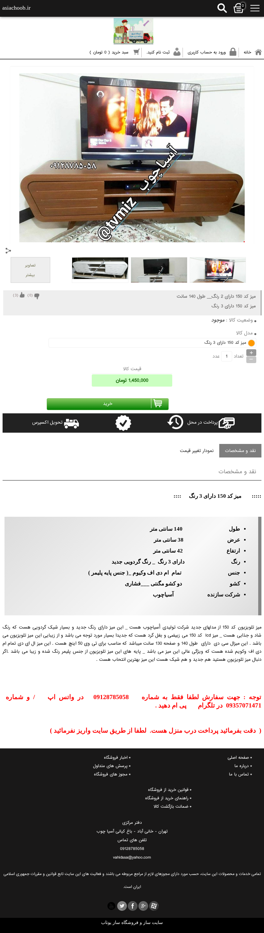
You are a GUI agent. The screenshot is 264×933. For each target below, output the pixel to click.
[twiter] (122, 906)
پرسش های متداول (110, 766)
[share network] (8, 250)
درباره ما (241, 766)
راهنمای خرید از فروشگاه (166, 798)
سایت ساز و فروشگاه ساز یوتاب (132, 922)
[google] (143, 906)
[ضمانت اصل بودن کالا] (106, 423)
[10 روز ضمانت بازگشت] (158, 423)
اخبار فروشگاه (115, 758)
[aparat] (154, 906)
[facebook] (132, 906)
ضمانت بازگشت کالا (171, 806)
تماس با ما (239, 774)
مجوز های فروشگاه (110, 774)
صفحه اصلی (238, 758)
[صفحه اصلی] (136, 32)
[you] (111, 906)
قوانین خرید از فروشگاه (168, 790)
